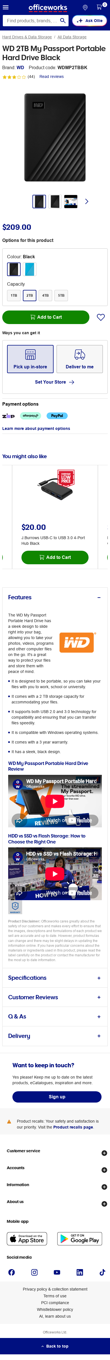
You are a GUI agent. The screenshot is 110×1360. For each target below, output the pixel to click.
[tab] (55, 597)
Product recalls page (73, 1127)
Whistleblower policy (55, 1309)
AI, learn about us (55, 1316)
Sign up (57, 1096)
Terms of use (55, 1296)
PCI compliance (55, 1303)
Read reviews (51, 76)
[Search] (63, 20)
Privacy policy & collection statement (55, 1289)
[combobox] (36, 20)
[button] (5, 8)
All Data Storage (72, 37)
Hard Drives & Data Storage (27, 37)
